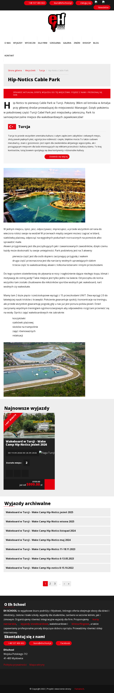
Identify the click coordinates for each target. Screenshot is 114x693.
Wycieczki (30, 42)
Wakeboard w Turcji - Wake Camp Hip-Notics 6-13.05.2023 (40, 558)
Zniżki (77, 42)
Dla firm (42, 42)
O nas (7, 42)
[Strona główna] (57, 22)
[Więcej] (50, 484)
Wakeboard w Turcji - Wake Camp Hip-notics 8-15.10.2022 (39, 567)
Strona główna (15, 70)
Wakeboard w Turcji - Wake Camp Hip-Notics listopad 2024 (41, 530)
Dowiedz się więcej (58, 156)
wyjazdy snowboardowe (34, 623)
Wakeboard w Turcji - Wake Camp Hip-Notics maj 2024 (38, 540)
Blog (96, 42)
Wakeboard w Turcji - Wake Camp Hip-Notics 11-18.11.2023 (40, 549)
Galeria (67, 42)
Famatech (79, 688)
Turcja (42, 70)
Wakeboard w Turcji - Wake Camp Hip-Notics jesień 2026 (26, 443)
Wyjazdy (17, 42)
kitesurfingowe (80, 623)
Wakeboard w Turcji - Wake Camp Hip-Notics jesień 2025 (39, 512)
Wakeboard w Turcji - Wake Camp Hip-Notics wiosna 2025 (40, 521)
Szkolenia (55, 42)
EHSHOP (87, 42)
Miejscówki (30, 70)
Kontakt (9, 55)
